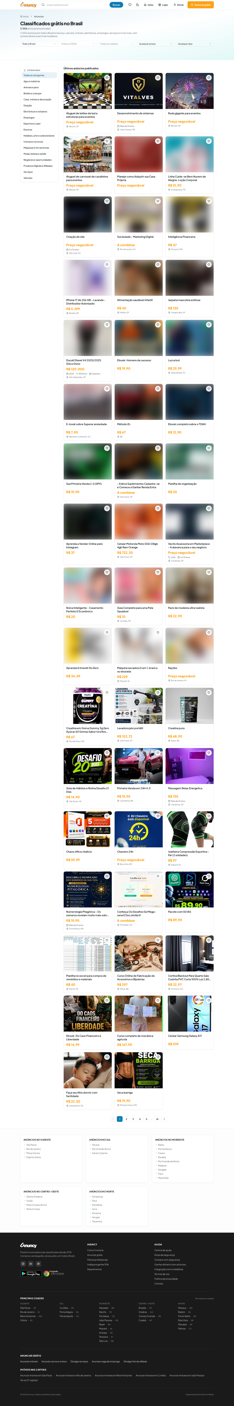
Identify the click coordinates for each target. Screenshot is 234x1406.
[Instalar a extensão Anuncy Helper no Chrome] (53, 1273)
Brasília (142, 1307)
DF (150, 1308)
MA (112, 1341)
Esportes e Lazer (32, 123)
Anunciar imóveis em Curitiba (151, 1375)
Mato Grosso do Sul (36, 1204)
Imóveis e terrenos (33, 141)
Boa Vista (183, 1320)
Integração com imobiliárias (168, 1269)
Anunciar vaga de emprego (106, 1361)
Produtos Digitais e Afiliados (38, 165)
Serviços (28, 171)
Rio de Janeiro (33, 1148)
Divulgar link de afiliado (135, 1361)
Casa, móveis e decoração (37, 99)
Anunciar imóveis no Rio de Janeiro (73, 1375)
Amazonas (97, 1196)
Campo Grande (147, 1316)
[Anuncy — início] (28, 4)
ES (31, 1320)
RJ (39, 1312)
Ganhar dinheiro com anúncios (170, 1264)
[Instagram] (23, 1264)
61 (157, 1119)
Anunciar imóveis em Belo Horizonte (113, 1375)
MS (159, 1316)
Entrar (180, 4)
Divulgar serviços (79, 1361)
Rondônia (97, 1204)
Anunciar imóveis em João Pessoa (187, 1375)
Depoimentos (94, 1269)
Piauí (160, 1173)
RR (192, 1320)
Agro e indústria (32, 81)
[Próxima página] (164, 1119)
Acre (94, 1209)
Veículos (28, 177)
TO (190, 1328)
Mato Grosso (33, 1209)
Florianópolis (66, 1316)
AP (191, 1324)
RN (109, 1324)
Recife (102, 1311)
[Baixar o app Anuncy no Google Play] (30, 1273)
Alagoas (162, 1165)
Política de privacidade (166, 1278)
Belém (181, 1311)
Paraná (95, 1144)
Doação (28, 105)
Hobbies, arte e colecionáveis (39, 135)
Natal (102, 1324)
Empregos (29, 117)
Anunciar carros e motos (54, 1361)
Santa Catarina (99, 1153)
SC (77, 1316)
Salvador (103, 1307)
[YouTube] (31, 1264)
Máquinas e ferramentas (36, 147)
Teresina (103, 1336)
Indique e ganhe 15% (98, 1264)
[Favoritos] (130, 5)
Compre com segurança (167, 1259)
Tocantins (97, 1221)
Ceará (161, 1153)
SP (35, 1308)
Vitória (23, 1320)
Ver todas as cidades (204, 1298)
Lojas (165, 4)
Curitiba (64, 1307)
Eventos (28, 129)
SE (111, 1333)
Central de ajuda (162, 1250)
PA (189, 1312)
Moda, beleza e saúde (35, 153)
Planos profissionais (97, 1259)
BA (113, 1308)
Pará (94, 1200)
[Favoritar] (107, 78)
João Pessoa (105, 1320)
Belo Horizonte (28, 1316)
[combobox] (39, 44)
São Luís (103, 1340)
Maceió (103, 1328)
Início (150, 4)
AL (111, 1328)
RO (194, 1316)
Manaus (182, 1307)
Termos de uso (162, 1274)
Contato (158, 1283)
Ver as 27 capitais (29, 1380)
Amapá (96, 1217)
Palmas (182, 1328)
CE (113, 1316)
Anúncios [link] (39, 16)
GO (151, 1312)
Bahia (161, 1144)
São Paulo (31, 1144)
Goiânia (143, 1311)
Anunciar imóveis (29, 1361)
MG (40, 1316)
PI (112, 1337)
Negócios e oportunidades (38, 159)
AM (190, 1308)
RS (77, 1312)
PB (116, 1320)
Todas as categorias (34, 75)
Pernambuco (165, 1148)
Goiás (29, 1200)
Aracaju (103, 1332)
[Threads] (38, 1264)
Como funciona (95, 1250)
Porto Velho (184, 1316)
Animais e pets (31, 87)
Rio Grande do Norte (168, 1161)
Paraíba (162, 1157)
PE (110, 1312)
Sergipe (162, 1169)
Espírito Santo (33, 1157)
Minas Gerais (33, 1153)
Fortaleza (104, 1316)
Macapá (182, 1324)
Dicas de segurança (164, 1254)
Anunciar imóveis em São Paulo (36, 1375)
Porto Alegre (66, 1311)
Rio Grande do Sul (101, 1148)
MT (150, 1320)
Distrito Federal (34, 1196)
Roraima (96, 1213)
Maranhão (163, 1177)
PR (72, 1308)
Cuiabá (142, 1320)
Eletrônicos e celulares (35, 111)
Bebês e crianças (32, 93)
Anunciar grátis (203, 4)
